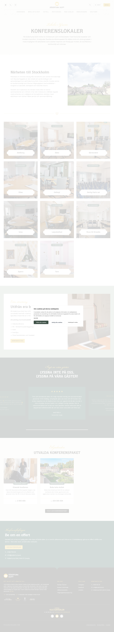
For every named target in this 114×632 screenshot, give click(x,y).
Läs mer (36, 318)
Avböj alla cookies (57, 322)
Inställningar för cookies (73, 322)
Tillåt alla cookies (41, 322)
